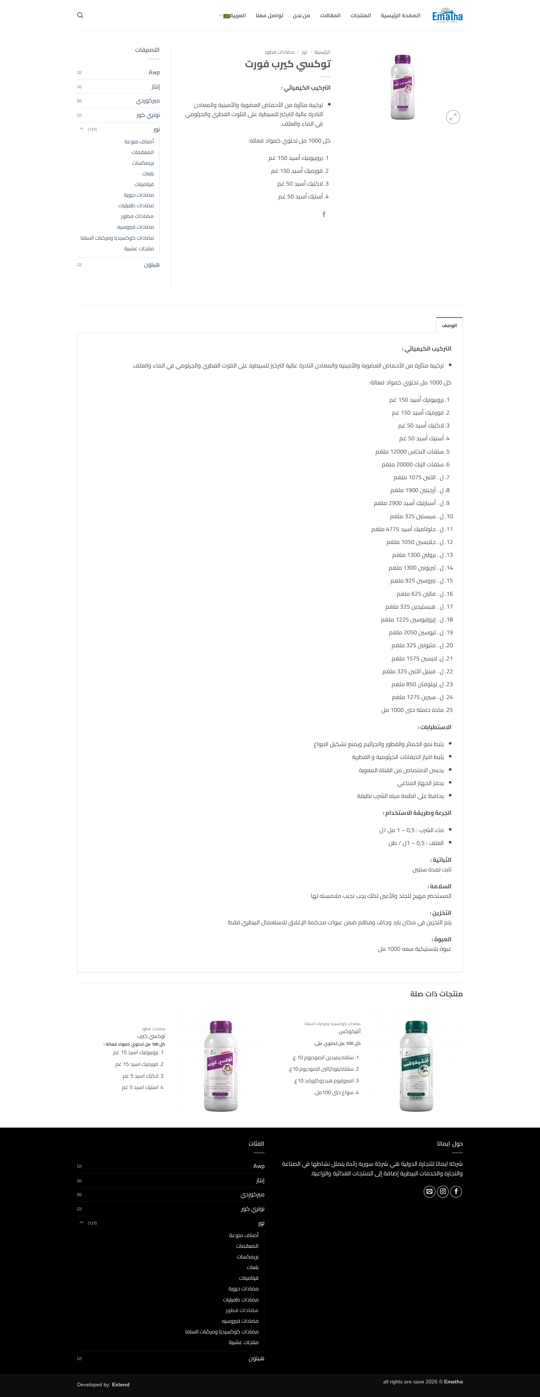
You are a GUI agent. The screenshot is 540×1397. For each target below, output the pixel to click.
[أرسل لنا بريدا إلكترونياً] (430, 1192)
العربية (238, 15)
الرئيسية (322, 52)
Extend (121, 1384)
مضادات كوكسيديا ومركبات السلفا (117, 238)
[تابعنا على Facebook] (456, 1192)
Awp (154, 72)
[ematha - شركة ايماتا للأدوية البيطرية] (447, 15)
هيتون (152, 264)
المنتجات (360, 15)
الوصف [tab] (449, 325)
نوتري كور (148, 114)
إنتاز (156, 86)
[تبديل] (81, 129)
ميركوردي (148, 100)
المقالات (330, 15)
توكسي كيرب (151, 1036)
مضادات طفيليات (136, 205)
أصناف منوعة (139, 141)
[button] (80, 15)
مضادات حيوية (139, 195)
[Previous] (462, 1067)
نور (304, 52)
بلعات (148, 173)
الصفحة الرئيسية (401, 15)
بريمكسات (143, 163)
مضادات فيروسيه (135, 227)
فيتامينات (144, 184)
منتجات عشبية (139, 248)
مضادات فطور (280, 52)
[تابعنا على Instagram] (443, 1192)
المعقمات (143, 152)
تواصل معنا (269, 15)
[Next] (79, 1067)
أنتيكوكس (350, 1031)
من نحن (301, 15)
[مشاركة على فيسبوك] (324, 215)
